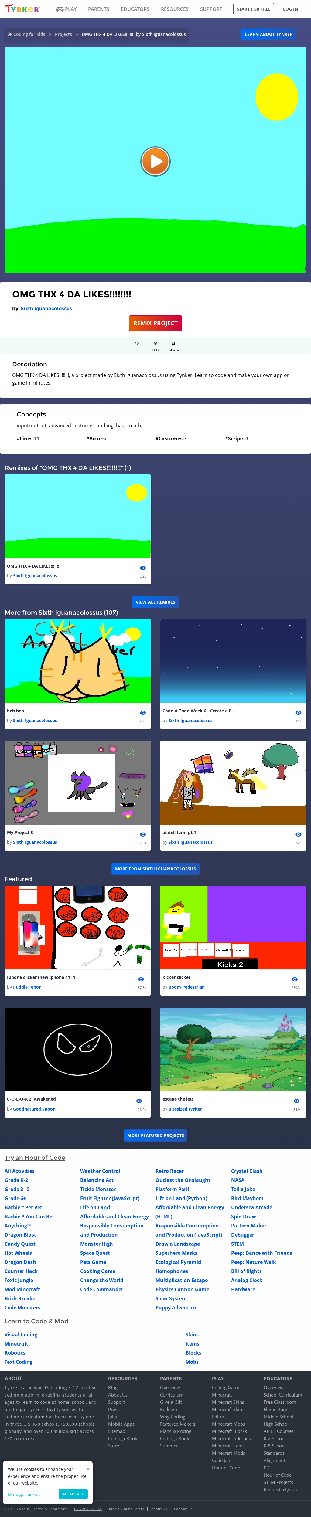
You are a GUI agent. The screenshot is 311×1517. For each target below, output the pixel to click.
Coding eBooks (123, 1438)
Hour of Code (226, 1467)
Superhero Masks (176, 1253)
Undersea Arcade (251, 1207)
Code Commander (101, 1289)
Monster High (96, 1243)
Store (113, 1446)
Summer (169, 1446)
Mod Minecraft (22, 1289)
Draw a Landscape (178, 1243)
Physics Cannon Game (182, 1289)
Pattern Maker (248, 1225)
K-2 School (275, 1438)
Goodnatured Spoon (34, 1109)
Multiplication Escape (182, 1280)
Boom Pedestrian (187, 987)
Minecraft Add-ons (231, 1438)
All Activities (20, 1171)
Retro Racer (170, 1171)
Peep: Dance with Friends (261, 1253)
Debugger (242, 1234)
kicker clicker (176, 977)
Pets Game (93, 1262)
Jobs (112, 1416)
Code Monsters (22, 1307)
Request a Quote (281, 1489)
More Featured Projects (155, 1135)
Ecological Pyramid (178, 1262)
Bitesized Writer (185, 1109)
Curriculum (171, 1395)
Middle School (278, 1416)
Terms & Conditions (50, 1508)
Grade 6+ (15, 1198)
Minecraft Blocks (229, 1431)
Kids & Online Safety (126, 1508)
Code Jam (222, 1460)
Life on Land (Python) (181, 1198)
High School (276, 1424)
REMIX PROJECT (155, 323)
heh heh (15, 711)
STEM (237, 1243)
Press (113, 1409)
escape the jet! (177, 1099)
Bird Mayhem (247, 1198)
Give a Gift (171, 1402)
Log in (290, 9)
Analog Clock (246, 1280)
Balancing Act (97, 1180)
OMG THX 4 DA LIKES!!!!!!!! (33, 566)
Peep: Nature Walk (253, 1262)
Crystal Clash (247, 1171)
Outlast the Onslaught (183, 1180)
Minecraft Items (228, 1446)
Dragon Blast (20, 1234)
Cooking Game (97, 1271)
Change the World (101, 1280)
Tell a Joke (243, 1189)
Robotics (15, 1352)
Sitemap (116, 1431)
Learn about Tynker (268, 34)
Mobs (192, 1362)
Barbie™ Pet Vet (23, 1207)
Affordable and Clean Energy (114, 1216)
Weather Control (100, 1171)
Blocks (193, 1352)
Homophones (172, 1271)
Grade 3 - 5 (17, 1189)
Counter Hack (21, 1271)
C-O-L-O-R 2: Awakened (31, 1099)
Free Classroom (280, 1402)
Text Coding (18, 1362)
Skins (192, 1334)
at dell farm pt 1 (179, 832)
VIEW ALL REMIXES (155, 602)
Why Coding (172, 1416)
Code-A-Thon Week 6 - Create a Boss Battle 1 (198, 711)
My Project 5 (20, 832)
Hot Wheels (18, 1253)
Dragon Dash (20, 1262)
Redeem (168, 1409)
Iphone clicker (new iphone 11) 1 (41, 977)
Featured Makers (177, 1424)
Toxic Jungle (19, 1280)
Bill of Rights (246, 1271)
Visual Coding (21, 1334)
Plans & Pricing (175, 1431)
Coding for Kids (29, 34)
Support (116, 1402)
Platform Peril (172, 1189)
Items (192, 1343)
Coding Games (227, 1387)
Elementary (275, 1409)
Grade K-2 (16, 1180)
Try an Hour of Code (35, 1157)
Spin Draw (243, 1216)
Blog (113, 1387)
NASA (237, 1180)
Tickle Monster (98, 1189)
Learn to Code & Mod (36, 1321)
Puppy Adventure (176, 1307)
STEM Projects (278, 1482)
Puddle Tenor (27, 987)
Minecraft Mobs (228, 1424)
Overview (170, 1387)
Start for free (254, 9)
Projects (63, 34)
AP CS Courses (279, 1431)
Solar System (171, 1298)
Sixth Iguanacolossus (46, 308)
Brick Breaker (21, 1298)
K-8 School (275, 1446)
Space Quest (95, 1253)
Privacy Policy (88, 1508)
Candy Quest (20, 1243)
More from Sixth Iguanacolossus (155, 869)
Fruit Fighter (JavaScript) (109, 1198)
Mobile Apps (121, 1424)
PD (267, 1467)
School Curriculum (283, 1395)
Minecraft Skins (228, 1402)
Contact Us (183, 1508)
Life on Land (95, 1207)
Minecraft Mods (228, 1453)
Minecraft (16, 1343)
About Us (118, 1395)
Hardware (243, 1289)
